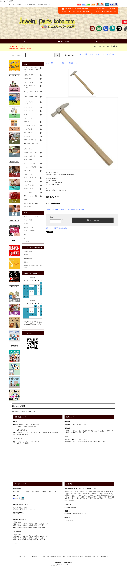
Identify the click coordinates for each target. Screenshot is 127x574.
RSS (102, 556)
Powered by (54, 565)
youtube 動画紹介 (28, 258)
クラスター (92, 54)
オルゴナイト (110, 54)
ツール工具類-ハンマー (72, 63)
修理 (25, 234)
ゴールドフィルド (101, 54)
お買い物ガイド (28, 251)
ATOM (106, 556)
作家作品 (84, 54)
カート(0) (101, 41)
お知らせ (26, 241)
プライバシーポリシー (73, 556)
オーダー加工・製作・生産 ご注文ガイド (33, 266)
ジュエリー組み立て (29, 230)
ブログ (94, 46)
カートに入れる (94, 220)
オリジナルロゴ (28, 223)
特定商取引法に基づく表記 (60, 228)
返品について (49, 228)
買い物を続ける (80, 209)
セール (25, 238)
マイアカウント (28, 41)
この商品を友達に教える (52, 209)
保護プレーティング (29, 227)
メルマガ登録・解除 (103, 46)
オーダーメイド (28, 220)
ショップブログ (96, 556)
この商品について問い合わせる (67, 209)
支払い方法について (24, 556)
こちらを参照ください (36, 441)
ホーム (47, 63)
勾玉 (80, 54)
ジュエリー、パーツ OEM (31, 216)
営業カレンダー (28, 262)
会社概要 (26, 254)
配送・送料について (36, 556)
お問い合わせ (65, 41)
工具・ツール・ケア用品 (57, 63)
